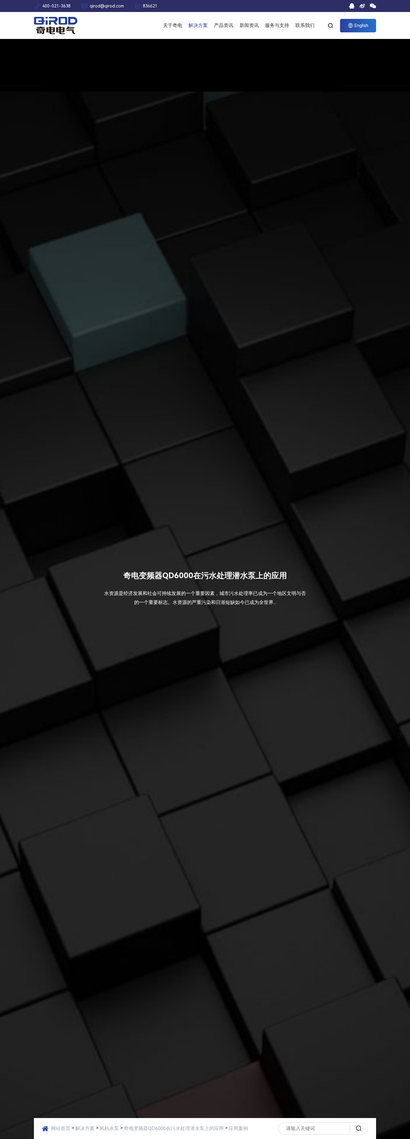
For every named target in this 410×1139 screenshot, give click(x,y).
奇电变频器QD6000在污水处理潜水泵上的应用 (174, 1128)
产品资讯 (223, 25)
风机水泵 (109, 1128)
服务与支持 (277, 25)
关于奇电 (172, 25)
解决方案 (198, 25)
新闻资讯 (249, 25)
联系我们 (305, 25)
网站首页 (60, 1128)
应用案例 (238, 1128)
